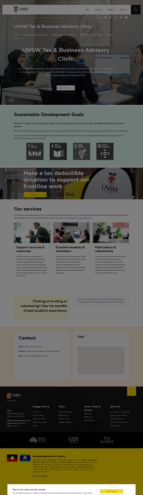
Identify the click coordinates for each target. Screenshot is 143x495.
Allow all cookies (111, 491)
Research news (89, 420)
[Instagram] (115, 17)
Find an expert (38, 415)
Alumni (35, 426)
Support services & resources (35, 35)
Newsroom (87, 413)
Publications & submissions (91, 35)
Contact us (37, 412)
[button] (65, 88)
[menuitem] (87, 10)
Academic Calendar (65, 422)
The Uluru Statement (40, 476)
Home (16, 35)
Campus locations (116, 419)
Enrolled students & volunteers (63, 35)
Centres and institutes (118, 422)
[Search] (136, 9)
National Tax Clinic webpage (81, 218)
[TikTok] (120, 17)
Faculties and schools (118, 415)
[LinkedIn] (105, 17)
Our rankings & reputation (120, 412)
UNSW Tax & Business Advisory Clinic (53, 26)
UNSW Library (115, 426)
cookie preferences (100, 302)
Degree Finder (64, 415)
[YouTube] (125, 17)
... (25, 17)
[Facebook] (110, 17)
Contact (109, 35)
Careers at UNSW (38, 419)
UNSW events (88, 417)
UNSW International (66, 412)
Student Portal (64, 419)
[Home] (21, 10)
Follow (100, 17)
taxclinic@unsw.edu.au (32, 346)
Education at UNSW (39, 422)
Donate (33, 194)
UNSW (15, 17)
